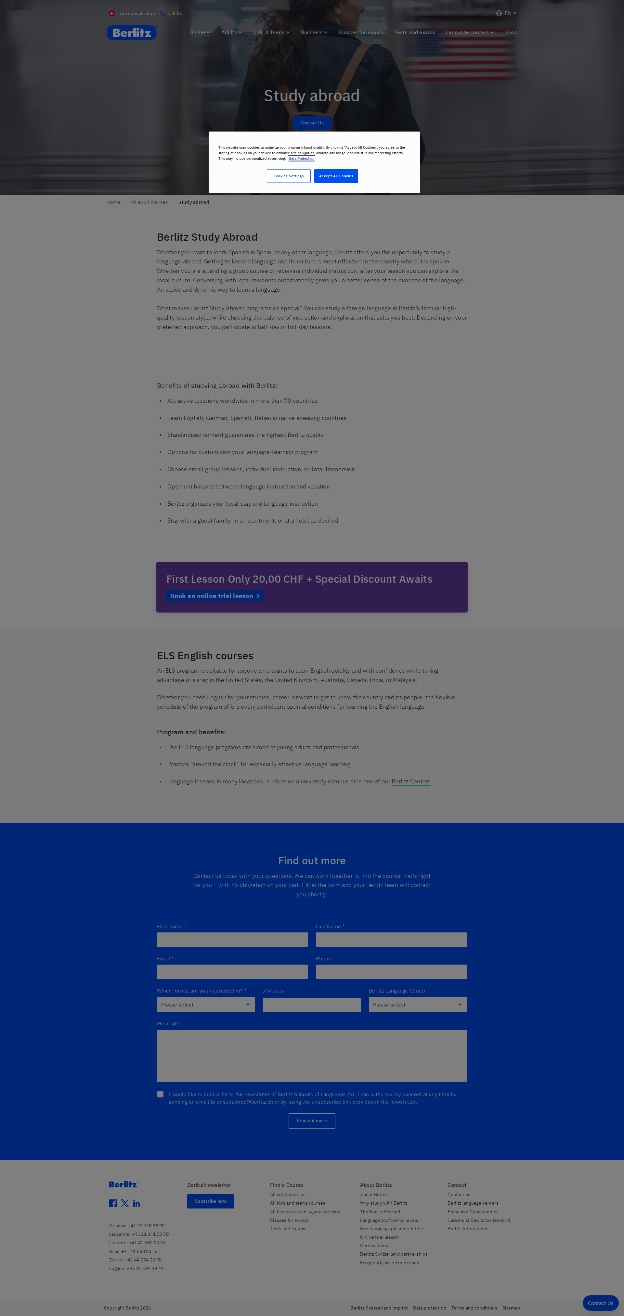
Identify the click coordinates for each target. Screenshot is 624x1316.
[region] (314, 162)
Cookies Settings (289, 175)
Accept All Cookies (336, 175)
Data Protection (302, 158)
